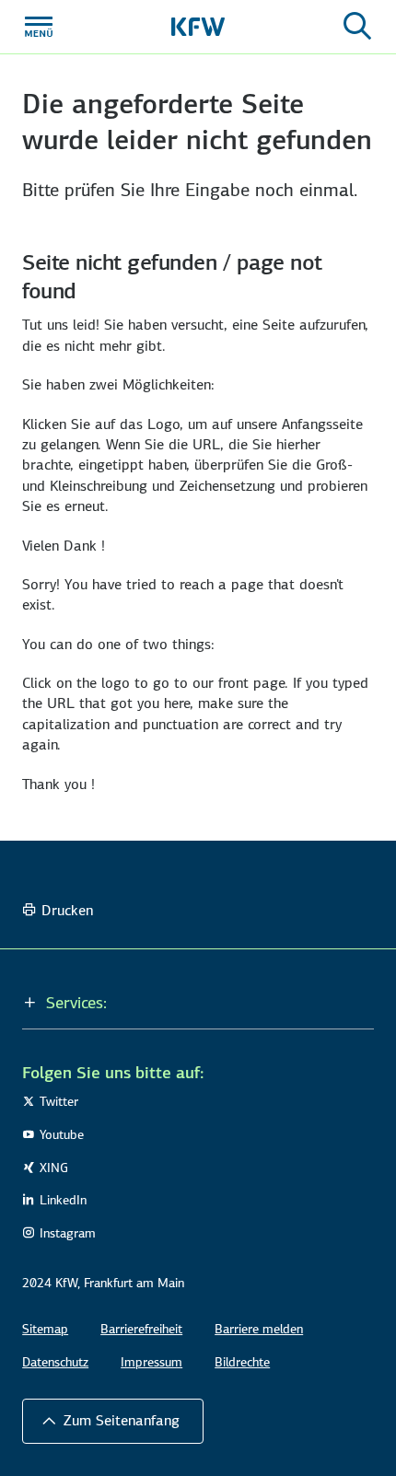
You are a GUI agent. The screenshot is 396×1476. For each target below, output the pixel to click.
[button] (198, 1003)
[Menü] (38, 26)
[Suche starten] (357, 26)
